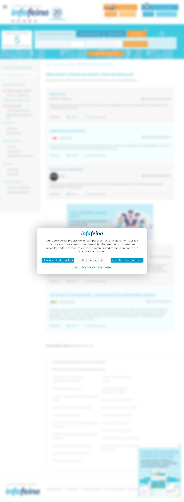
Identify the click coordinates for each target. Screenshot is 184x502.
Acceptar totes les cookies (127, 260)
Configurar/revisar (92, 260)
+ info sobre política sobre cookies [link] (92, 267)
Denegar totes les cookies (58, 260)
